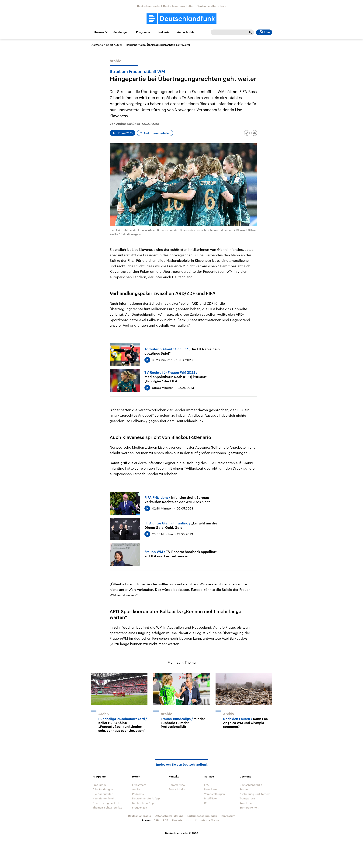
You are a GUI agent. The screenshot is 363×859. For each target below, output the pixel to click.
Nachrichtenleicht (104, 798)
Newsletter (211, 789)
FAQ (206, 784)
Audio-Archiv (185, 32)
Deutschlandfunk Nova (211, 6)
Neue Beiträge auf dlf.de (108, 803)
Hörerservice (177, 784)
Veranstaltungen (214, 793)
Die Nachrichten (103, 793)
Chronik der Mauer (207, 820)
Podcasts (163, 32)
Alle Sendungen (103, 789)
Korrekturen (247, 803)
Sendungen (120, 32)
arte (188, 820)
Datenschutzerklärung (169, 815)
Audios (136, 789)
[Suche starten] (250, 32)
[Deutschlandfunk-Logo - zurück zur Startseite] (181, 18)
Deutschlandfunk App (146, 798)
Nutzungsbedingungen (202, 815)
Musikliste (210, 798)
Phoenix (177, 820)
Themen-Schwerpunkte (107, 807)
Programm (143, 32)
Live (267, 32)
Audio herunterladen (156, 133)
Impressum (228, 815)
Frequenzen (139, 807)
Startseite (97, 44)
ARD (156, 820)
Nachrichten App (143, 803)
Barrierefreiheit (249, 807)
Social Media (177, 789)
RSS (206, 803)
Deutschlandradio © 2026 (181, 833)
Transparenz (247, 798)
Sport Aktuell (114, 44)
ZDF (165, 820)
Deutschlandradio (148, 6)
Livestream (139, 784)
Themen (98, 32)
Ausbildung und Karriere (255, 793)
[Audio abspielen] (147, 360)
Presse (244, 789)
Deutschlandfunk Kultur (178, 6)
